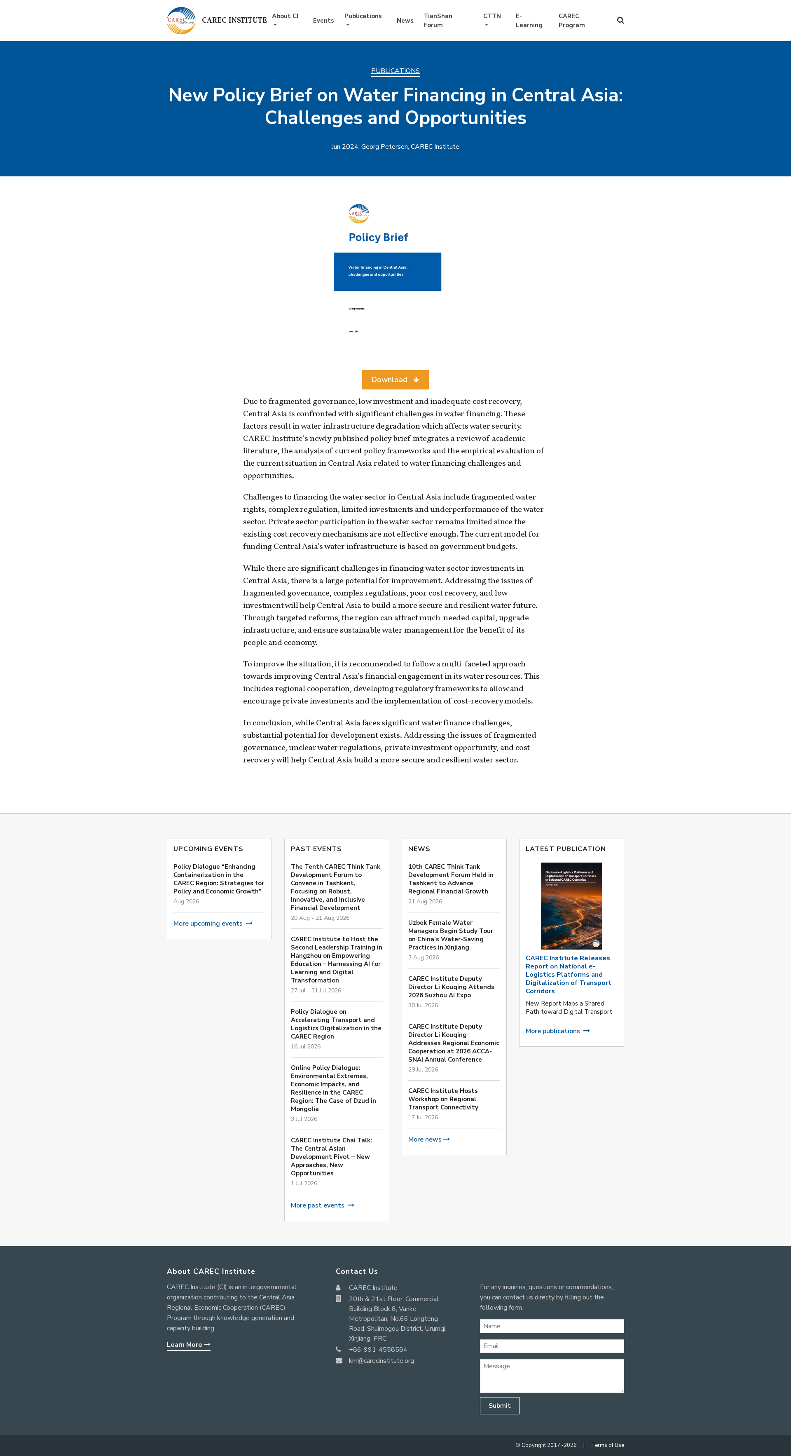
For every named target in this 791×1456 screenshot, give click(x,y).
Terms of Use (607, 1445)
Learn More (185, 1344)
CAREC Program (572, 21)
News (405, 20)
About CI (285, 16)
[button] (395, 379)
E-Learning (529, 21)
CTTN (492, 16)
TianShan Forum (438, 21)
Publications (363, 16)
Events (323, 20)
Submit (500, 1405)
